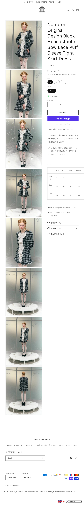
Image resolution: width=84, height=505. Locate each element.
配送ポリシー (19, 445)
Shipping (58, 74)
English (26, 477)
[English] (60, 501)
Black (52, 91)
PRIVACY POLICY (64, 445)
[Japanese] (64, 501)
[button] (6, 9)
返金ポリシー (30, 445)
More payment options (63, 124)
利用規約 (9, 445)
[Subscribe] (42, 458)
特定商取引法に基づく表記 (46, 445)
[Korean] (67, 501)
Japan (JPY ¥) (12, 477)
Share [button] (52, 66)
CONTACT (75, 445)
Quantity (50, 100)
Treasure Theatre (15, 485)
